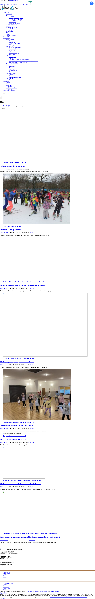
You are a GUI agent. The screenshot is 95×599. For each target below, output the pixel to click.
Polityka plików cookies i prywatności (41, 591)
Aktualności (31, 169)
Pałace (4, 585)
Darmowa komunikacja (8, 583)
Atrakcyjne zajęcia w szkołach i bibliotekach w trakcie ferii (22, 480)
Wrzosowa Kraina (6, 588)
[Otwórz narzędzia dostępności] (92, 3)
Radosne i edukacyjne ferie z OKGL (14, 162)
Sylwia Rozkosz (4, 169)
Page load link (3, 593)
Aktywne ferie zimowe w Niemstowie (14, 436)
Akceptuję (2, 598)
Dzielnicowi (5, 574)
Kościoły (5, 584)
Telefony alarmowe (7, 572)
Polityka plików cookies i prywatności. (59, 597)
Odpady (4, 575)
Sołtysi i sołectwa (6, 573)
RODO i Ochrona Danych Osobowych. (77, 597)
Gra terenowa (6, 587)
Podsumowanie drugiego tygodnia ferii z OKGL (18, 422)
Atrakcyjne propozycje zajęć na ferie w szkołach (18, 358)
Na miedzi (5, 589)
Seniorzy (5, 577)
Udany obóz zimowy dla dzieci (12, 226)
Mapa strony (29, 591)
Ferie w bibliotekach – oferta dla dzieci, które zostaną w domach (23, 282)
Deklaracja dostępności (55, 591)
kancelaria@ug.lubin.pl (14, 0)
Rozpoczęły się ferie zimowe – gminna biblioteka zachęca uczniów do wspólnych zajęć (30, 533)
